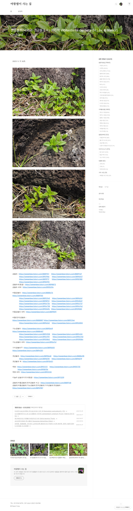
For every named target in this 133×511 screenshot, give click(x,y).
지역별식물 (104, 109)
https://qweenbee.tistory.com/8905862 (34, 339)
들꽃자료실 (18, 407)
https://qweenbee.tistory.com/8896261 (67, 298)
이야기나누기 (104, 149)
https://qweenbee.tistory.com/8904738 (34, 306)
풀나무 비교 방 (105, 140)
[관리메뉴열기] (129, 3)
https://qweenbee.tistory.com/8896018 (34, 359)
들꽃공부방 (104, 134)
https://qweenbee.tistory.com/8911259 (49, 377)
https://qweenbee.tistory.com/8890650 (39, 348)
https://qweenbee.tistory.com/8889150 (27, 296)
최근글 (100, 187)
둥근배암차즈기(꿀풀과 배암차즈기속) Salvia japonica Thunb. (35, 418)
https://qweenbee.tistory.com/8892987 (27, 388)
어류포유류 (104, 169)
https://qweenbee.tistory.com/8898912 (34, 301)
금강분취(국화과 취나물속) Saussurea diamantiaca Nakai (34, 421)
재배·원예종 (104, 106)
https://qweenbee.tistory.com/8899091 (41, 312)
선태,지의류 (104, 90)
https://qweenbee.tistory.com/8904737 (67, 304)
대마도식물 (104, 126)
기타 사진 (103, 172)
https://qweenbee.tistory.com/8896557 (67, 277)
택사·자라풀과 (105, 92)
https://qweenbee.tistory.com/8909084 (67, 339)
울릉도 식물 (104, 118)
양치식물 (104, 98)
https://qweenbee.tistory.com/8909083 (66, 309)
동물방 (102, 161)
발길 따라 (104, 155)
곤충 (102, 166)
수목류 (104, 68)
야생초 (103, 65)
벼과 (102, 84)
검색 (116, 4)
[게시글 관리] (23, 396)
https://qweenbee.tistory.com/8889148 (56, 383)
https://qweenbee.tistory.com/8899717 (34, 279)
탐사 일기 (104, 152)
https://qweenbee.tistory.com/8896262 (34, 323)
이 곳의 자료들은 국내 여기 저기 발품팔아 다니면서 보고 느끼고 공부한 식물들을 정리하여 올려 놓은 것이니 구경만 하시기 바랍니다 (45, 473)
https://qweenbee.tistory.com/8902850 (67, 323)
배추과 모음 (104, 82)
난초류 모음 (104, 103)
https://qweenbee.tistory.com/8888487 (27, 331)
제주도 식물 (105, 115)
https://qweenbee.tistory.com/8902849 (67, 301)
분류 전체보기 (105, 59)
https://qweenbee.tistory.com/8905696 (34, 309)
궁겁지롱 (103, 143)
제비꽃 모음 (104, 100)
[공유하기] (20, 396)
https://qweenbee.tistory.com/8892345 (34, 298)
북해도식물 (104, 123)
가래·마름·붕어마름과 (106, 95)
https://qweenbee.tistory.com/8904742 (67, 306)
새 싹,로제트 (26, 407)
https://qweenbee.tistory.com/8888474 (37, 293)
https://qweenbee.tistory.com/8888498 (68, 356)
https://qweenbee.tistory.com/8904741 (41, 342)
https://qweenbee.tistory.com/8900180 (67, 279)
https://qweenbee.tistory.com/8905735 (65, 367)
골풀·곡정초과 (105, 79)
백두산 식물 (104, 112)
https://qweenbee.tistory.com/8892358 (34, 334)
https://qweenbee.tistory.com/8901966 (34, 277)
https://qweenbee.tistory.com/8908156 (33, 369)
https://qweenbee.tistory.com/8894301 (27, 350)
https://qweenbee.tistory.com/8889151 (34, 274)
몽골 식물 (104, 120)
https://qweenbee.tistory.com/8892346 (59, 320)
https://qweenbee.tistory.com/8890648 (36, 356)
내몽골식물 (104, 128)
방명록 (20, 11)
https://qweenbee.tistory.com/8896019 (67, 359)
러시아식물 (104, 131)
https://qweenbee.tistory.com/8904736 (34, 304)
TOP (121, 504)
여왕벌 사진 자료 (105, 175)
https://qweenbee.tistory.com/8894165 (67, 334)
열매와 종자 (104, 73)
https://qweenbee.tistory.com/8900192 (34, 282)
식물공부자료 (104, 137)
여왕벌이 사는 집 (20, 4)
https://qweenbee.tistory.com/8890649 (37, 328)
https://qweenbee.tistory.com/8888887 (27, 320)
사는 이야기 (104, 157)
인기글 (106, 187)
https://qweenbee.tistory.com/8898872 (40, 284)
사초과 (103, 87)
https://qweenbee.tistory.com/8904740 (68, 337)
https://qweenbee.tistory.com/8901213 (32, 367)
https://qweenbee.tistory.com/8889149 (66, 274)
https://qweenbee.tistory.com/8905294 (38, 287)
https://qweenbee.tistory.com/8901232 (36, 372)
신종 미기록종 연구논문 (107, 145)
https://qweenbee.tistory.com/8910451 (38, 361)
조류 (102, 164)
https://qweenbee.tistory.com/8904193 (34, 337)
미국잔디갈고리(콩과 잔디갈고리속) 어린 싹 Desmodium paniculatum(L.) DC (40, 411)
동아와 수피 (104, 76)
